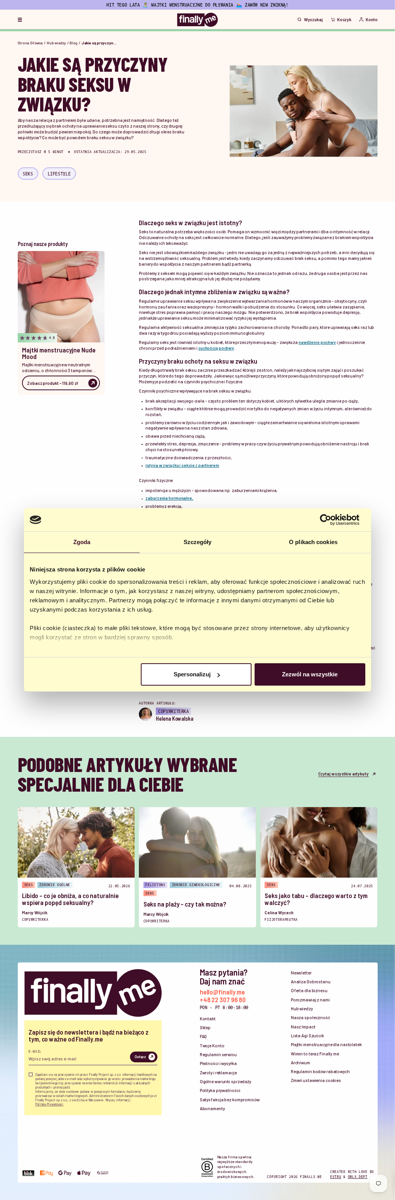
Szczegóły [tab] (198, 542)
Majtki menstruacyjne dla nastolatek (326, 1044)
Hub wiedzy (56, 42)
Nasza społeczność (310, 1017)
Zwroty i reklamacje (218, 1072)
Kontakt (208, 1018)
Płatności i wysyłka (218, 1063)
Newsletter (301, 972)
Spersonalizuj (192, 674)
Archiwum (300, 1062)
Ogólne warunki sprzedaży (225, 1081)
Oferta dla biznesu (309, 990)
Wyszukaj (313, 19)
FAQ (203, 1036)
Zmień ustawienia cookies (316, 1080)
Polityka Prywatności (49, 1104)
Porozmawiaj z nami (310, 999)
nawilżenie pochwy (317, 342)
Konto (371, 19)
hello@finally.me (222, 992)
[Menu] (20, 20)
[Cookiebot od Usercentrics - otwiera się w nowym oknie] (331, 520)
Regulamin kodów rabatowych (320, 1071)
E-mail (35, 1051)
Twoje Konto (212, 1045)
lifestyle (59, 173)
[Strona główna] (197, 19)
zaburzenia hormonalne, (169, 498)
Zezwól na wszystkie (310, 674)
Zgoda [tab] (82, 542)
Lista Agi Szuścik (307, 1035)
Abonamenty (212, 1108)
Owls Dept (358, 1176)
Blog (73, 42)
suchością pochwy (216, 348)
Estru (335, 1176)
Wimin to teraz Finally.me (315, 1053)
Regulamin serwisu (218, 1054)
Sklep (205, 1027)
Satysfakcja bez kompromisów (230, 1099)
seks (28, 173)
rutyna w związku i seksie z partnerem (182, 465)
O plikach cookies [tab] (313, 542)
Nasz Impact (303, 1026)
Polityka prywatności (220, 1090)
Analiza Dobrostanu (311, 981)
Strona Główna (30, 42)
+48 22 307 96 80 (223, 999)
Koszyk (344, 19)
